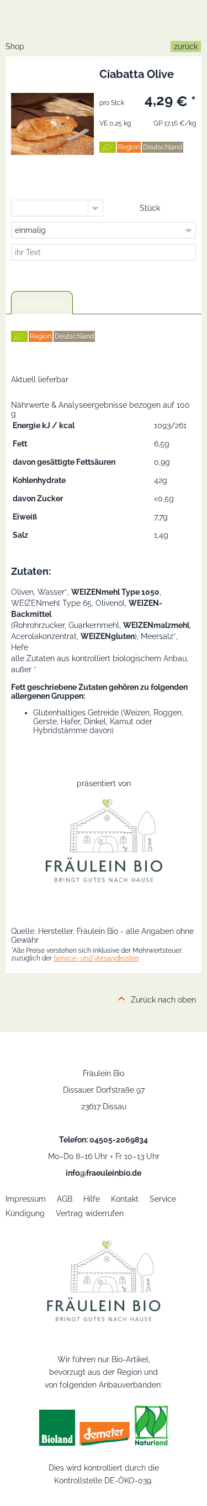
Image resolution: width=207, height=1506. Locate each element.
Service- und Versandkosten (96, 958)
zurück (186, 46)
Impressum (26, 1199)
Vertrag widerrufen (90, 1213)
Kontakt (125, 1199)
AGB (64, 1199)
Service (163, 1199)
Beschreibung (42, 302)
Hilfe (91, 1199)
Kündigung (25, 1213)
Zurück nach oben (163, 999)
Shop (15, 46)
